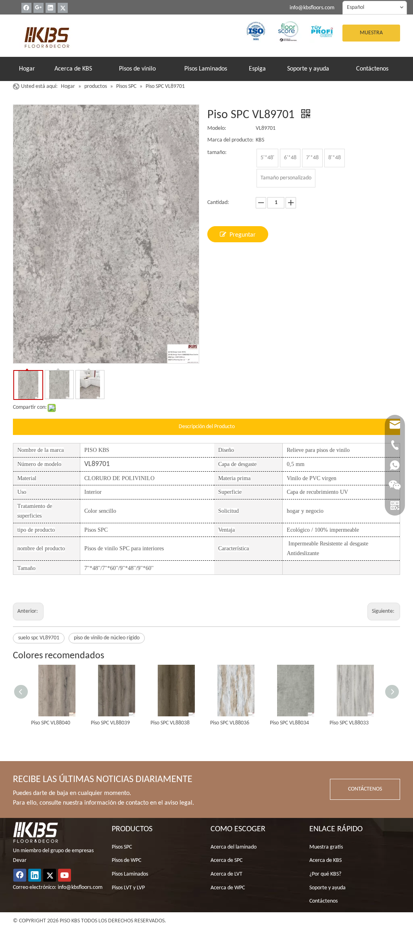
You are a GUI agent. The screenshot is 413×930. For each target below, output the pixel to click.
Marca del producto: (230, 140)
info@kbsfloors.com (312, 8)
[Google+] (38, 8)
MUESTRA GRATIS (371, 36)
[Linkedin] (51, 8)
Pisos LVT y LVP (128, 888)
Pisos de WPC (126, 860)
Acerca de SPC (226, 860)
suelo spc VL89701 (38, 638)
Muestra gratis (326, 847)
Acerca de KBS (325, 860)
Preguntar (242, 235)
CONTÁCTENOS (365, 789)
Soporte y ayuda (327, 888)
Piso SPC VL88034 (289, 723)
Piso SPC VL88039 (110, 723)
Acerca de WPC (228, 888)
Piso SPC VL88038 (170, 723)
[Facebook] (26, 8)
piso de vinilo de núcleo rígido (107, 638)
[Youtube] (64, 875)
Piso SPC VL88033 (349, 723)
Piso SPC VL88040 (50, 723)
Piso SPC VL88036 (229, 723)
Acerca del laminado (234, 847)
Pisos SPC (122, 847)
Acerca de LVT (226, 874)
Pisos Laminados (130, 874)
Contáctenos (323, 901)
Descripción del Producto (207, 427)
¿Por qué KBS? (325, 874)
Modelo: (216, 128)
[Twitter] (63, 8)
